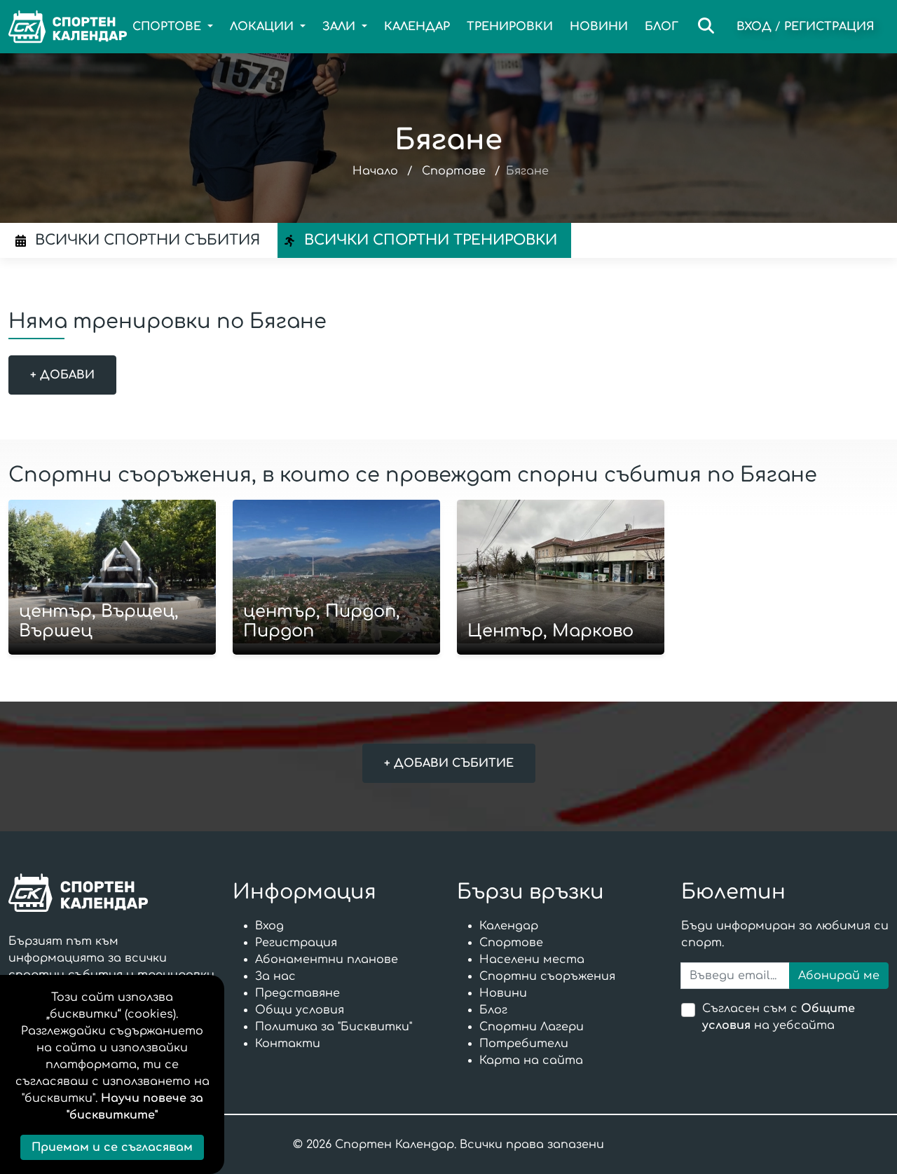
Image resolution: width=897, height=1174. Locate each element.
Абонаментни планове (326, 959)
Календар (417, 26)
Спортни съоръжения (547, 976)
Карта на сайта (531, 1060)
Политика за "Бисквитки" (333, 1027)
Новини (599, 26)
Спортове (454, 171)
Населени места (531, 959)
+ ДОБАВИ (62, 375)
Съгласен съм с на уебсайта (778, 1017)
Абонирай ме (838, 975)
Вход (754, 26)
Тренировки (510, 26)
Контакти (287, 1043)
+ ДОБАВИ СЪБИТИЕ (449, 763)
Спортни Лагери (531, 1027)
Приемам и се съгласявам (112, 1147)
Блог (661, 26)
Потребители (523, 1043)
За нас (275, 976)
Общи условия (299, 1010)
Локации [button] (263, 26)
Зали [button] (340, 26)
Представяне (297, 993)
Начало (375, 171)
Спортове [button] (168, 26)
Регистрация (829, 26)
